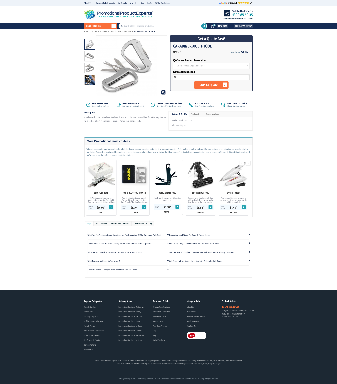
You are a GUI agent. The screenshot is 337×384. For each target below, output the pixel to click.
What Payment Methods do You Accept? (104, 261)
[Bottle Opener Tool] (167, 175)
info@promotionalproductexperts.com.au (238, 18)
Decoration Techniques (161, 312)
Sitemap (150, 379)
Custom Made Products (196, 316)
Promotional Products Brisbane (130, 316)
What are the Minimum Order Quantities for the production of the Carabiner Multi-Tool (124, 235)
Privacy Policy (124, 379)
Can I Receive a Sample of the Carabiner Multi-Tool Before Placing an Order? (201, 252)
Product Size (196, 114)
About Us (190, 307)
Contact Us (191, 326)
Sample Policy (158, 321)
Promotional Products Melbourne (131, 307)
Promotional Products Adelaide (130, 326)
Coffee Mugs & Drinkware (93, 321)
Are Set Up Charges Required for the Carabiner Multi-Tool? (194, 244)
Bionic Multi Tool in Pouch (134, 193)
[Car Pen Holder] (233, 175)
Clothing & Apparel (91, 316)
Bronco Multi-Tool (200, 193)
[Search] (203, 26)
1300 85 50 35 (230, 307)
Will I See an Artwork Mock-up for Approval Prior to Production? (115, 252)
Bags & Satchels (90, 307)
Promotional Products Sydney (129, 312)
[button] (236, 3)
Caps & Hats (88, 312)
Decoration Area (212, 114)
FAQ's (89, 224)
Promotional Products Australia (130, 340)
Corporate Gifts (90, 345)
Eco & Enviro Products (92, 335)
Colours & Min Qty (179, 114)
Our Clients (191, 312)
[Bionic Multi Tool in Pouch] (134, 175)
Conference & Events (92, 340)
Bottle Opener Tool (167, 193)
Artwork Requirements (120, 224)
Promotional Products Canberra (130, 331)
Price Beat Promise (160, 326)
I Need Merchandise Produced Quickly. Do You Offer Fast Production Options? (120, 244)
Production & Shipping (142, 224)
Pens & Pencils (89, 326)
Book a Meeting (193, 321)
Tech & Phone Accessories (94, 331)
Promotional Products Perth (129, 321)
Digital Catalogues (160, 340)
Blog (154, 335)
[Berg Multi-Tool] (101, 175)
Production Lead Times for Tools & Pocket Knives (189, 235)
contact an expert (243, 26)
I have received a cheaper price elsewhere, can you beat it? (113, 270)
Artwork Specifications (161, 307)
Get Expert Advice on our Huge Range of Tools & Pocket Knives (195, 261)
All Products (88, 350)
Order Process (101, 224)
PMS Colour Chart (159, 316)
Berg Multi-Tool (101, 193)
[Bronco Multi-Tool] (200, 175)
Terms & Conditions (138, 379)
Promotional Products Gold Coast (131, 335)
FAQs (155, 331)
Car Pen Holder (233, 193)
